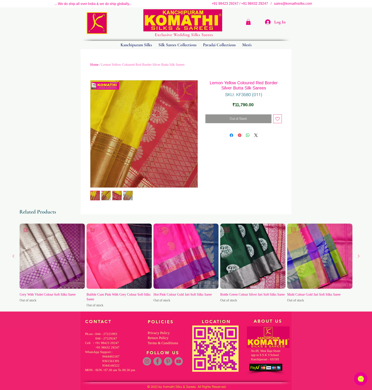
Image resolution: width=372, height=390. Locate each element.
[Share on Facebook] (231, 135)
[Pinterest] (168, 361)
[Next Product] (358, 256)
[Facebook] (157, 361)
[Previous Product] (13, 256)
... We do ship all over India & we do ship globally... (93, 4)
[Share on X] (256, 135)
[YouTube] (178, 361)
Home (94, 64)
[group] (186, 265)
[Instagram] (147, 361)
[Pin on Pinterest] (239, 135)
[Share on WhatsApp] (247, 135)
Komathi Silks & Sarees (179, 387)
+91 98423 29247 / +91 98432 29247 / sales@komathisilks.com (263, 3)
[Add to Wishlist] (277, 118)
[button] (248, 22)
